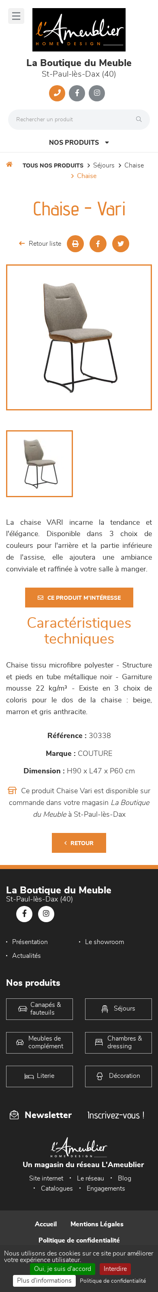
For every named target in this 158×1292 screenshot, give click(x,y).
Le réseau (90, 1178)
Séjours (104, 165)
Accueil (46, 1224)
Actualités (26, 956)
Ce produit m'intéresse (84, 598)
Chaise (134, 165)
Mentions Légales (97, 1224)
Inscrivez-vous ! (116, 1115)
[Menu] (16, 16)
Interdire (115, 1269)
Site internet (46, 1178)
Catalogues (57, 1188)
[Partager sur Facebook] (98, 243)
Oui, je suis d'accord (62, 1269)
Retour (82, 843)
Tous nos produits (53, 166)
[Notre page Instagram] (97, 93)
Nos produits (74, 143)
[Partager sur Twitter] (120, 243)
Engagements (106, 1188)
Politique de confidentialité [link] (113, 1281)
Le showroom (104, 942)
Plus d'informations (44, 1280)
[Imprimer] (75, 243)
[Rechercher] (141, 119)
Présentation (30, 942)
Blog (124, 1178)
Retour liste (45, 243)
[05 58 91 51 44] (57, 93)
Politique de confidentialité (79, 1240)
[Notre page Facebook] (77, 93)
